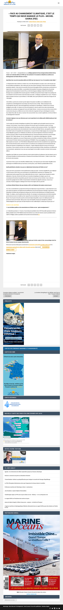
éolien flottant (32, 21)
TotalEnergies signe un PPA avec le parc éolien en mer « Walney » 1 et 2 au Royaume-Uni (26, 494)
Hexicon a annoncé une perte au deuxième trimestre (17, 475)
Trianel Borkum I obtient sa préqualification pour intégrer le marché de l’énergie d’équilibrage (27, 479)
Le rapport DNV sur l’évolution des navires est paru (17, 498)
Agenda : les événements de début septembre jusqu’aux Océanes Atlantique (23, 471)
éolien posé (39, 21)
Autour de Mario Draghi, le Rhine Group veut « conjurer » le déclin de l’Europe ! (23, 502)
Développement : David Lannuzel (23, 606)
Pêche (44, 21)
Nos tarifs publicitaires (36, 606)
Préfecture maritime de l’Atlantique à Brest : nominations (18, 487)
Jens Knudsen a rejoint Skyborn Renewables (15, 490)
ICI (38, 214)
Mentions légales (45, 606)
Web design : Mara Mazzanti (9, 606)
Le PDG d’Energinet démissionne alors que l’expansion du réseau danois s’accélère (25, 483)
